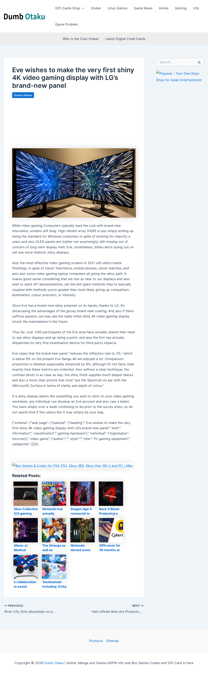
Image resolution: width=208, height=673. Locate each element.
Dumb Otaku (54, 663)
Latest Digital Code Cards (125, 39)
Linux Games (117, 8)
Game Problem (66, 24)
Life (196, 8)
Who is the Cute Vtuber (81, 39)
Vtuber (96, 8)
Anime (163, 8)
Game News (143, 8)
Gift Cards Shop (67, 8)
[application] (82, 8)
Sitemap (112, 641)
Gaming (181, 8)
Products (96, 641)
